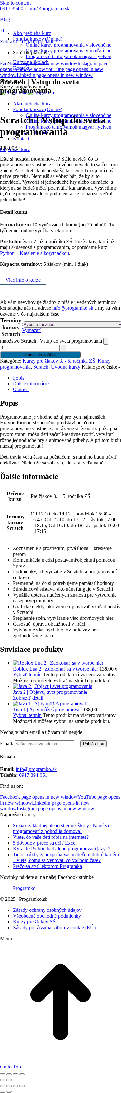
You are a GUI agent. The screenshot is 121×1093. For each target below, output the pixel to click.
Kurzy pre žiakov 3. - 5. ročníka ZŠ (59, 361)
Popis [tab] (18, 377)
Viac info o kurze (23, 280)
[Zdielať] (15, 1074)
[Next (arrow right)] (9, 1092)
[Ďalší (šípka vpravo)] (9, 1080)
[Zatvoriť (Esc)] (22, 1074)
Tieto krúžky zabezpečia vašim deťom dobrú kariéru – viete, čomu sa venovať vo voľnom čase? (66, 857)
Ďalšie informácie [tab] (31, 383)
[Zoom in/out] (2, 1074)
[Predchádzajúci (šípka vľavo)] (2, 1080)
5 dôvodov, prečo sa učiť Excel (44, 843)
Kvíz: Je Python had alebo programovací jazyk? (61, 848)
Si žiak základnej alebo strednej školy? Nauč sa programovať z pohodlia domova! (61, 828)
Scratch (40, 367)
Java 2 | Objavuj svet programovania (50, 692)
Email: (7, 743)
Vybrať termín (27, 674)
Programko (24, 888)
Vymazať (31, 330)
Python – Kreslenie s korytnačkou (34, 253)
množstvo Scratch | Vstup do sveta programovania (51, 341)
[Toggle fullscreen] (15, 1086)
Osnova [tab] (21, 389)
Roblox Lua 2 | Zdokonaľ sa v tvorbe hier (56, 668)
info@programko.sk (48, 8)
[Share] (9, 1086)
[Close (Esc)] (2, 1086)
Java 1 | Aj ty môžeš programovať (48, 709)
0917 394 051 (14, 8)
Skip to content (15, 2)
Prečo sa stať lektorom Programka (47, 866)
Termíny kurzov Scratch (10, 327)
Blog (5, 19)
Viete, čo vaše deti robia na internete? (51, 837)
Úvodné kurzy (65, 367)
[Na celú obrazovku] (9, 1074)
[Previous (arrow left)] (2, 1092)
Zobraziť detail (28, 698)
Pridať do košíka (40, 354)
